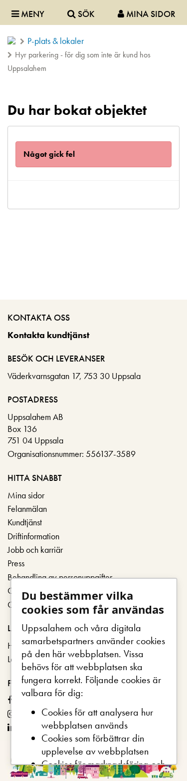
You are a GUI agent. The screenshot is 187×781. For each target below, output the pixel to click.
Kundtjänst (24, 522)
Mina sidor (25, 495)
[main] (93, 152)
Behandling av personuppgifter (59, 577)
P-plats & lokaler (55, 40)
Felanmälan (27, 508)
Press (15, 563)
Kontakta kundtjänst (48, 335)
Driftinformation (33, 536)
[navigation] (93, 12)
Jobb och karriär (35, 549)
